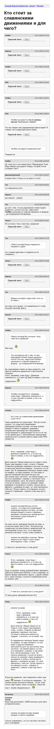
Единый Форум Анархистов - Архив (20, 6)
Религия (40, 6)
